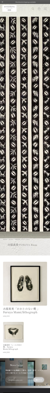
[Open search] (33, 8)
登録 (38, 379)
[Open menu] (45, 8)
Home (5, 239)
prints (11, 239)
